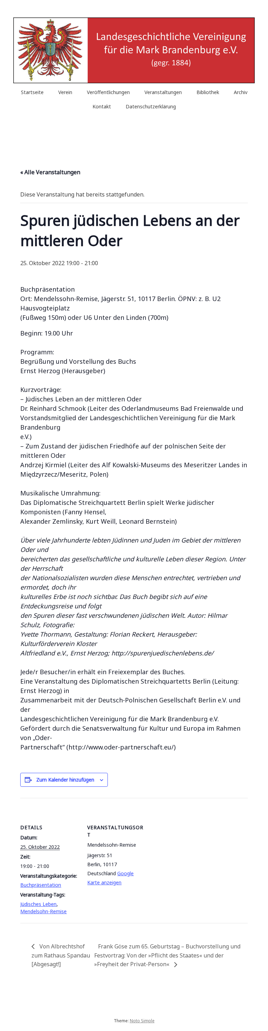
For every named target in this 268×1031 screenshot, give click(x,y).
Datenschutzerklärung (151, 106)
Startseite (32, 92)
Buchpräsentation (40, 885)
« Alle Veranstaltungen (50, 172)
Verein (65, 92)
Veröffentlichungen (108, 92)
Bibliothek (207, 92)
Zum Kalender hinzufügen (65, 779)
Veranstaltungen (163, 92)
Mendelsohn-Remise (43, 911)
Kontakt (101, 106)
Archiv (240, 92)
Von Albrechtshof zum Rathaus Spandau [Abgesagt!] (60, 955)
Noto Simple (142, 1021)
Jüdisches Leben (38, 904)
